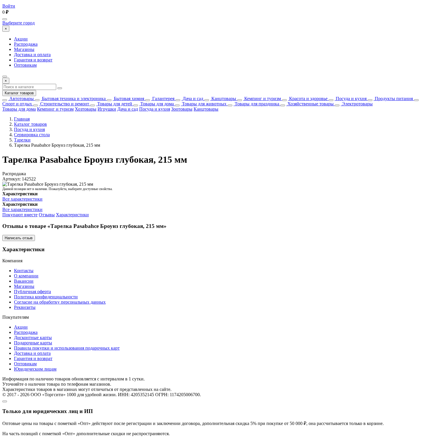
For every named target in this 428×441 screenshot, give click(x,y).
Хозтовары (85, 109)
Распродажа (26, 44)
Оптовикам (25, 65)
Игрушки (107, 109)
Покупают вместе (20, 214)
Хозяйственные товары (310, 103)
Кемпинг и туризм (262, 98)
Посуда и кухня (351, 98)
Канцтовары (223, 98)
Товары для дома (156, 103)
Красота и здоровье (308, 98)
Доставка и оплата (32, 54)
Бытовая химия (128, 98)
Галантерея (162, 98)
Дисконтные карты (33, 337)
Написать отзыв (19, 238)
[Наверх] (4, 401)
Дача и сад (192, 98)
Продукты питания (393, 98)
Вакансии (23, 281)
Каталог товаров (19, 93)
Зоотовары (181, 109)
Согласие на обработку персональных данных (60, 302)
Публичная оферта (32, 291)
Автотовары (21, 98)
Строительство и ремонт (64, 103)
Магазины (24, 49)
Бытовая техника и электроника (73, 98)
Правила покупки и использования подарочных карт (67, 348)
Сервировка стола (32, 134)
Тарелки (22, 139)
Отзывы (47, 214)
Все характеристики (22, 198)
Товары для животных (204, 103)
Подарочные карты (33, 342)
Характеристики (72, 214)
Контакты (23, 270)
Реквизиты (25, 307)
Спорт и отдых (17, 103)
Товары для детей (114, 103)
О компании (26, 275)
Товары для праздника (256, 103)
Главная (22, 118)
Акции (21, 38)
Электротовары (357, 103)
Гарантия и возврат (33, 59)
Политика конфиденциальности (46, 296)
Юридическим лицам (35, 368)
